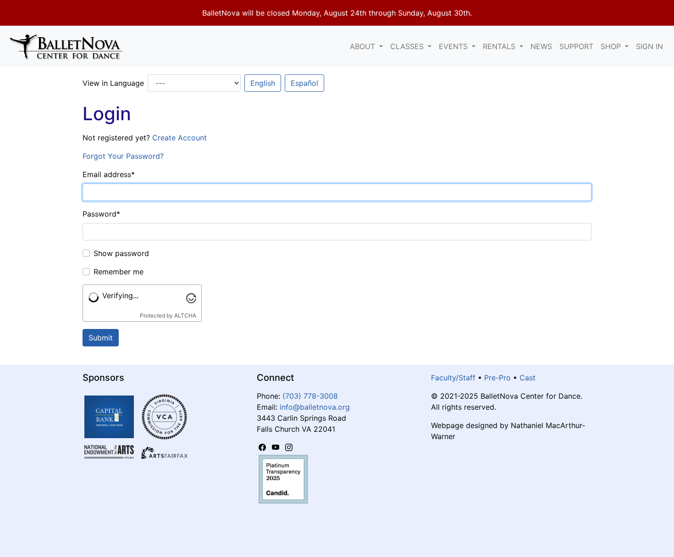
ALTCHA (185, 315)
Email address (109, 174)
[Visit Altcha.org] (191, 297)
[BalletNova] (69, 46)
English (262, 83)
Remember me (119, 271)
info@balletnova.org (315, 407)
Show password (121, 253)
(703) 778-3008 (310, 396)
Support (576, 46)
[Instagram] (288, 447)
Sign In (649, 46)
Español (304, 83)
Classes (408, 46)
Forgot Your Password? (123, 156)
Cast (527, 377)
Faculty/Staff (453, 377)
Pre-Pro (497, 377)
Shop (612, 46)
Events (454, 46)
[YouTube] (276, 447)
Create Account (179, 137)
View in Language (113, 83)
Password (101, 213)
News (541, 46)
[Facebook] (263, 447)
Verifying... (120, 295)
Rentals (500, 46)
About (363, 46)
